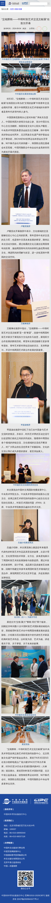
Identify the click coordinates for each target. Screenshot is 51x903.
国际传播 (18, 9)
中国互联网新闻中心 (12, 851)
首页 (12, 9)
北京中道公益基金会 (12, 862)
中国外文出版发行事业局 (14, 848)
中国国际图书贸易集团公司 (15, 855)
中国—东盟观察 (10, 866)
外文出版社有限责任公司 (14, 859)
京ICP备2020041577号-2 (27, 899)
